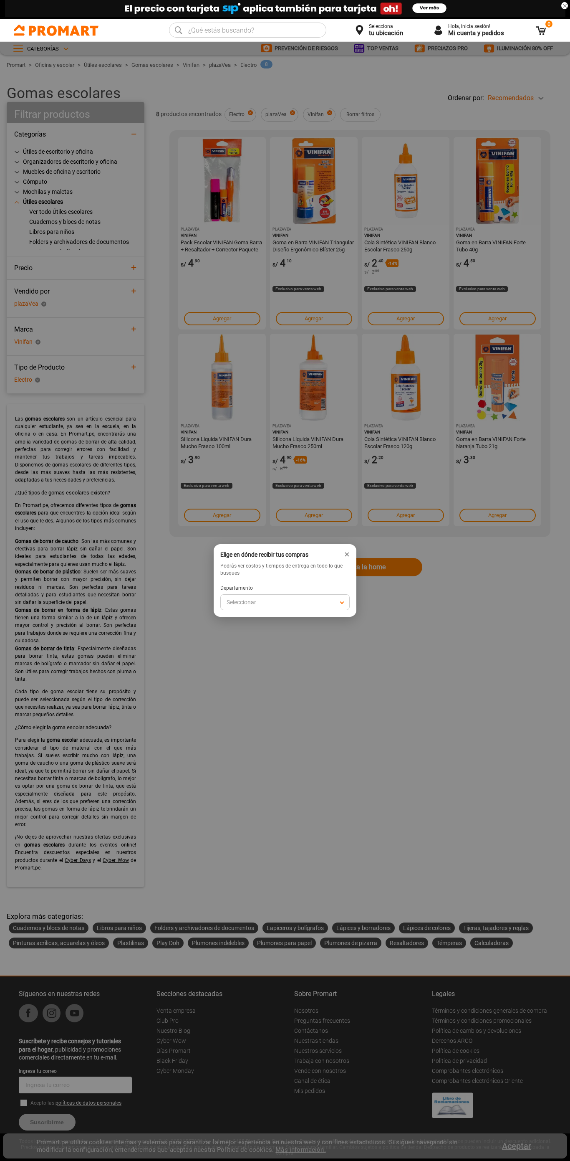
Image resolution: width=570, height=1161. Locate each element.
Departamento (236, 588)
